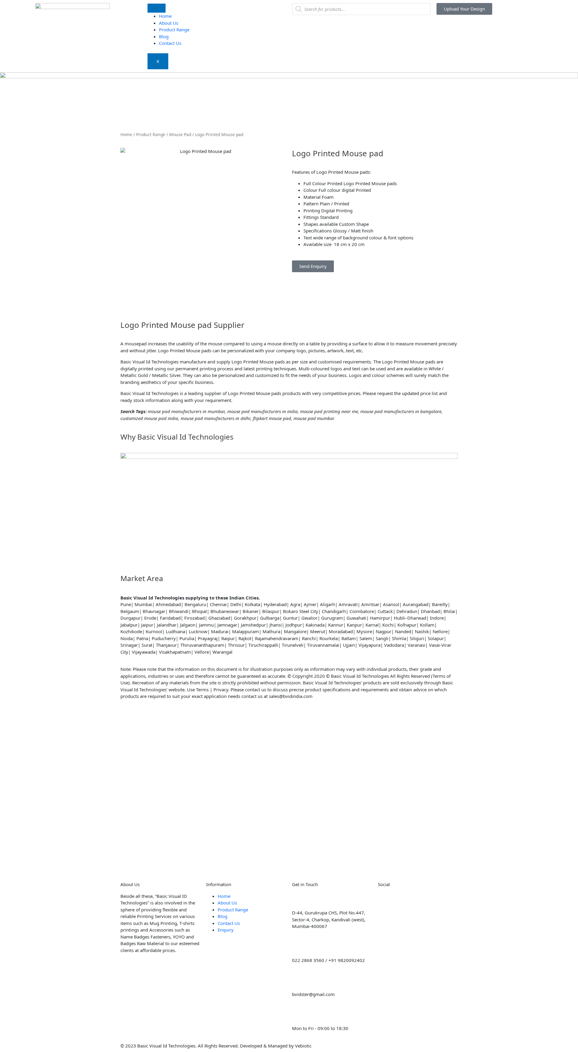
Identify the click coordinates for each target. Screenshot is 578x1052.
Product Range (174, 29)
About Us (168, 23)
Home (165, 16)
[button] (294, 275)
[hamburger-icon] (157, 8)
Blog (164, 36)
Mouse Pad (180, 134)
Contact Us (170, 43)
